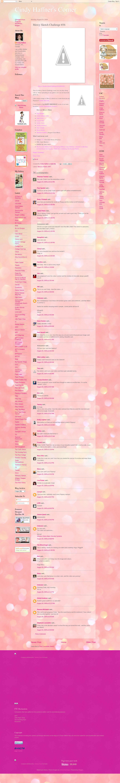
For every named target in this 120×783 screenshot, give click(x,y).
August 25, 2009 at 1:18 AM (45, 267)
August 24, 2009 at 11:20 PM (46, 231)
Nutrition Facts (38, 657)
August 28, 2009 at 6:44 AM (45, 616)
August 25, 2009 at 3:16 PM (45, 474)
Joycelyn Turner (102, 126)
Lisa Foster (40, 480)
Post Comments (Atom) (46, 646)
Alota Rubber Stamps (19, 207)
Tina (38, 368)
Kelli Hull (102, 130)
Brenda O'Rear (101, 164)
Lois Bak (102, 189)
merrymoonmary (65, 770)
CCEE (17, 236)
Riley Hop (18, 398)
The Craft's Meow (20, 449)
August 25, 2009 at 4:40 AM (45, 315)
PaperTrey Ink (19, 385)
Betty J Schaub (42, 199)
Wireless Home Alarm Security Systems (49, 536)
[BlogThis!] (66, 164)
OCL (16, 367)
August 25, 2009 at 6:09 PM (45, 485)
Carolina (40, 262)
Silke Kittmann (102, 142)
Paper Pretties (19, 377)
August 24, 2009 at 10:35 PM (46, 204)
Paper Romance (20, 382)
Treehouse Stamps (21, 465)
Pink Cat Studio (19, 388)
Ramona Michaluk (43, 609)
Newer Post (36, 642)
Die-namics (18, 254)
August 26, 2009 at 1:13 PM (45, 592)
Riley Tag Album (20, 409)
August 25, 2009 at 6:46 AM (45, 362)
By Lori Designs (20, 228)
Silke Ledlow (41, 357)
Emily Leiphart (42, 419)
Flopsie (17, 265)
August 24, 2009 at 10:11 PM (46, 182)
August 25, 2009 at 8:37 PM (45, 497)
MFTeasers (18, 353)
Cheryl (39, 249)
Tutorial (17, 470)
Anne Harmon (101, 155)
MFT (49, 166)
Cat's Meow (18, 234)
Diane (39, 573)
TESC (17, 444)
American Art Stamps (19, 211)
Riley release (19, 404)
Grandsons (18, 287)
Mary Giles (40, 455)
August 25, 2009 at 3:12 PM (45, 463)
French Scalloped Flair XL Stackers (20, 278)
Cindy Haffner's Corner (45, 9)
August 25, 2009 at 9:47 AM (45, 413)
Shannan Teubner (43, 176)
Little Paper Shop (20, 319)
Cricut (17, 251)
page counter (18, 751)
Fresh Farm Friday (20, 282)
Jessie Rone (101, 117)
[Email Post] (60, 164)
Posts (19, 499)
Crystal (39, 442)
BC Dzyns (18, 223)
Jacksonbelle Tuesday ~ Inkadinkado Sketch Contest (21, 302)
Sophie (17, 422)
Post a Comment (40, 634)
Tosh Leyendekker (102, 202)
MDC (16, 327)
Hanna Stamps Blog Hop (19, 293)
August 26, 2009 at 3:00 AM (45, 567)
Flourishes (18, 268)
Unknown (40, 298)
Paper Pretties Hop (21, 379)
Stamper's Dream (20, 431)
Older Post (91, 642)
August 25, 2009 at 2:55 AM (45, 280)
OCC (16, 364)
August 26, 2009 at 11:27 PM (46, 603)
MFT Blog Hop (19, 335)
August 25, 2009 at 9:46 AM (45, 398)
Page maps (18, 374)
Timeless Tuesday (20, 457)
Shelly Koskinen (42, 598)
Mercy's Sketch (42, 166)
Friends (17, 284)
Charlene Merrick (102, 168)
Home (63, 642)
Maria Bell (101, 137)
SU (16, 434)
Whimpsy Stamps (20, 475)
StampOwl (40, 237)
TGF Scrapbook (20, 447)
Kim (38, 393)
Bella (16, 225)
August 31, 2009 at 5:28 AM (45, 630)
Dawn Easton (41, 321)
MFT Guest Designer (18, 343)
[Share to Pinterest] (71, 164)
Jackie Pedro (41, 211)
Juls (38, 273)
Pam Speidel (41, 188)
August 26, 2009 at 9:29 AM (45, 578)
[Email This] (64, 164)
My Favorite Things (21, 362)
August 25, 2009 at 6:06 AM (45, 326)
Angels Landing (19, 215)
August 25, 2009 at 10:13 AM (46, 425)
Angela (101, 101)
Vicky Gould (101, 207)
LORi (38, 503)
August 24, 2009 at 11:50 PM (46, 242)
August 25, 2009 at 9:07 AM (45, 387)
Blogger (80, 770)
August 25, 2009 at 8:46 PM (45, 508)
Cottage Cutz (19, 246)
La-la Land (18, 312)
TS (16, 467)
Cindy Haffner (44, 164)
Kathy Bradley (101, 185)
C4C (16, 231)
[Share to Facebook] (69, 164)
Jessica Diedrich (42, 380)
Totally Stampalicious (19, 461)
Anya (16, 220)
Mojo (16, 359)
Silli (38, 286)
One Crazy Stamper (18, 370)
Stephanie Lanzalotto (44, 623)
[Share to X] (67, 164)
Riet (38, 556)
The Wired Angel (42, 545)
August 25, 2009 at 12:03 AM (46, 256)
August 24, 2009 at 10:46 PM (46, 218)
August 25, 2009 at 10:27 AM (46, 436)
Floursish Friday (20, 270)
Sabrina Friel (101, 192)
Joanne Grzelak (101, 122)
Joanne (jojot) (41, 514)
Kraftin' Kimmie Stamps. (19, 308)
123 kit (17, 201)
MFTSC (17, 356)
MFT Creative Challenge (19, 338)
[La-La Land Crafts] (108, 59)
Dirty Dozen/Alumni (21, 257)
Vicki (100, 145)
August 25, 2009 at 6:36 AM (45, 351)
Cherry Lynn (18, 239)
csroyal (39, 492)
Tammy (39, 404)
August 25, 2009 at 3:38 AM (45, 292)
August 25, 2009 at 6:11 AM (45, 339)
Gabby (39, 431)
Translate (106, 35)
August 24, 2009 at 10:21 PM (46, 193)
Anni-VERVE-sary (20, 217)
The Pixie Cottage (20, 455)
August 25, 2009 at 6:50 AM (45, 373)
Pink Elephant (19, 390)
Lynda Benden (101, 133)
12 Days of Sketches (18, 197)
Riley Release (19, 406)
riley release (18, 401)
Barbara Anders (101, 104)
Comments (20, 503)
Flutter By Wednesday (18, 274)
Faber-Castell (19, 262)
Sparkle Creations (20, 424)
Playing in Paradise (21, 393)
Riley (16, 396)
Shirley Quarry (101, 197)
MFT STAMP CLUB (21, 346)
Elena (39, 469)
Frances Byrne (101, 113)
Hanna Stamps (19, 290)
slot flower (18, 416)
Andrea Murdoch (102, 97)
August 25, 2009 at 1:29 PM (45, 449)
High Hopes (18, 297)
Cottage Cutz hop (20, 249)
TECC (17, 441)
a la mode (18, 203)
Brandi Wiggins (101, 159)
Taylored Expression (18, 438)
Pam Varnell (41, 332)
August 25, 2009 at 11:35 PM (46, 550)
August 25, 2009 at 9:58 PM (45, 539)
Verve (17, 473)
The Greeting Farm (21, 452)
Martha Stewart (19, 324)
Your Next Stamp (20, 482)
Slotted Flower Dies (21, 419)
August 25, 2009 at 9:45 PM (45, 520)
